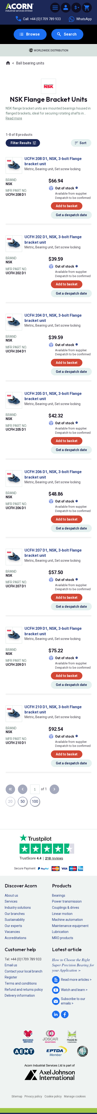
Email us (11, 965)
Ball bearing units (30, 63)
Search (70, 34)
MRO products (62, 938)
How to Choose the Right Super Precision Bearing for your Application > (73, 965)
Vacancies (12, 932)
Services (11, 901)
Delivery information (20, 995)
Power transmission (67, 901)
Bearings (58, 895)
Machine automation (67, 920)
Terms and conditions (21, 983)
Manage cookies (75, 1096)
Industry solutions (18, 907)
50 (22, 801)
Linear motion (62, 914)
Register (11, 977)
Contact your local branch (23, 971)
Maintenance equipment (70, 926)
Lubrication (60, 932)
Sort (83, 143)
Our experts (13, 926)
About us (11, 895)
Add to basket (66, 206)
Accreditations (15, 938)
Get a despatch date (71, 215)
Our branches (15, 914)
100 (35, 801)
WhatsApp (84, 19)
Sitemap (17, 1096)
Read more (14, 118)
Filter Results (21, 143)
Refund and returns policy (24, 989)
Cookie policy (53, 1096)
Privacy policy (33, 1096)
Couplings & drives (65, 907)
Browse (33, 34)
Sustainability (15, 920)
